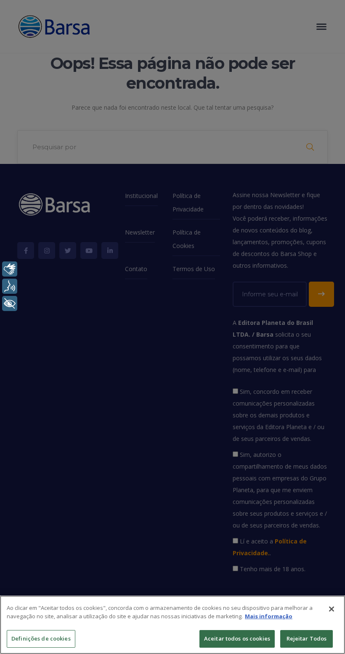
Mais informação (268, 616)
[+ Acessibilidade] (9, 303)
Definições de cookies (41, 638)
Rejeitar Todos (307, 638)
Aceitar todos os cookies (237, 638)
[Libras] (9, 269)
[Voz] (9, 286)
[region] (172, 625)
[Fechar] (331, 609)
